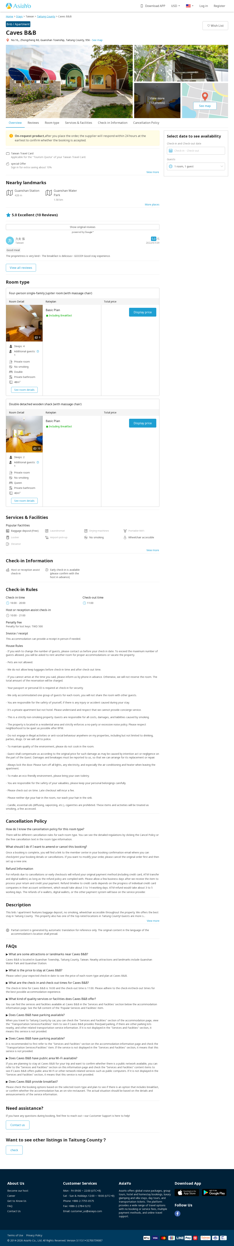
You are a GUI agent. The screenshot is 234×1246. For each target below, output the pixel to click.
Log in (203, 6)
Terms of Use (15, 1235)
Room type (52, 123)
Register (219, 6)
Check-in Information (112, 123)
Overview (15, 123)
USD (174, 6)
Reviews (33, 123)
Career (11, 1195)
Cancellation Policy (146, 123)
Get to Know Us (16, 1201)
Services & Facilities (78, 123)
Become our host (17, 1190)
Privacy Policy (34, 1235)
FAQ (9, 1206)
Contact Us (14, 1211)
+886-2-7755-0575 (83, 1201)
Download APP (155, 6)
